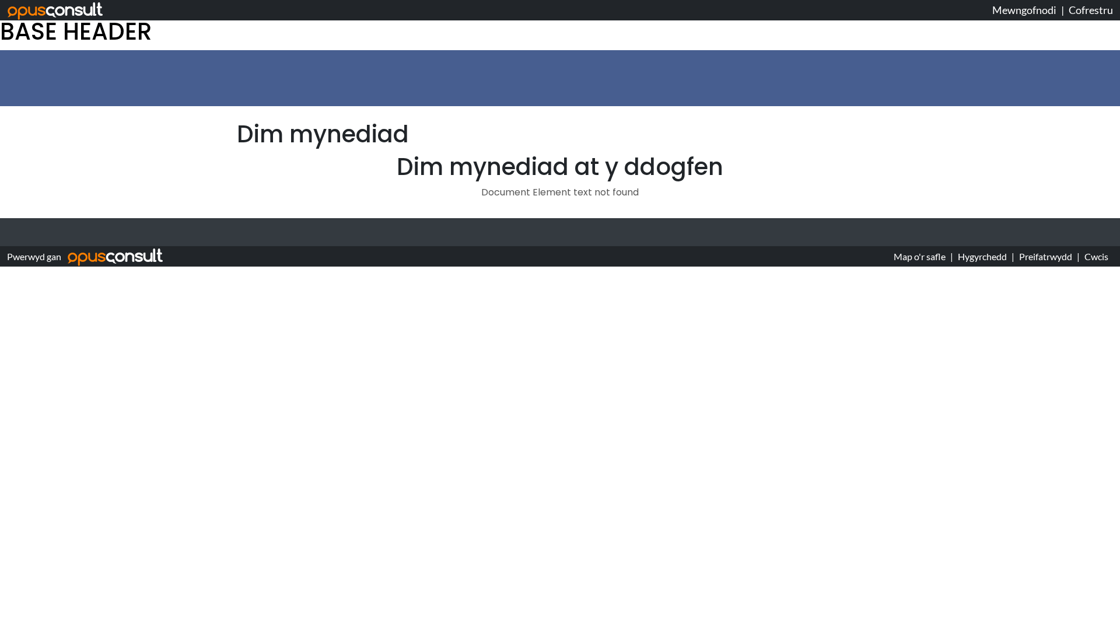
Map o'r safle (920, 256)
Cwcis (1096, 256)
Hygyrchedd (982, 256)
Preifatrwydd (1045, 256)
